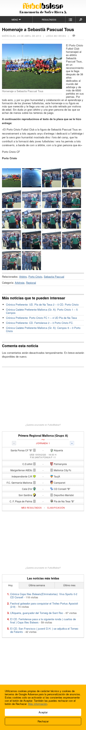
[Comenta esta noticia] (74, 35)
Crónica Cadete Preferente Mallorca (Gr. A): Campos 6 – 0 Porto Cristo (43, 329)
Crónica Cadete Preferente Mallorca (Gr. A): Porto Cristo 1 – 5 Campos (42, 311)
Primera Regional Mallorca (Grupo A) (43, 435)
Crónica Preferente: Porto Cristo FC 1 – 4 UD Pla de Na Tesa (41, 318)
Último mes (69, 585)
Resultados (49, 19)
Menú (15, 19)
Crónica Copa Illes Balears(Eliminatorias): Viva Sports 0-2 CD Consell (43, 595)
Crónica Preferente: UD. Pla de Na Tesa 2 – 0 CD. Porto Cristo (42, 304)
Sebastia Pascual (54, 276)
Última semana (37, 585)
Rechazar (43, 721)
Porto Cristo (35, 276)
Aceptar (43, 712)
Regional (31, 282)
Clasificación (56, 507)
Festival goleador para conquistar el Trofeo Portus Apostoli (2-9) (44, 605)
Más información (37, 704)
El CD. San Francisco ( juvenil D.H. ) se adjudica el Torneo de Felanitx (44, 630)
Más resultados (31, 507)
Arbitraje (19, 282)
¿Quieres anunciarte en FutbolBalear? (43, 424)
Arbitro (23, 276)
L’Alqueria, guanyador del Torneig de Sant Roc (36, 613)
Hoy (10, 585)
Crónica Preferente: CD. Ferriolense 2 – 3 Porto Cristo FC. (39, 323)
